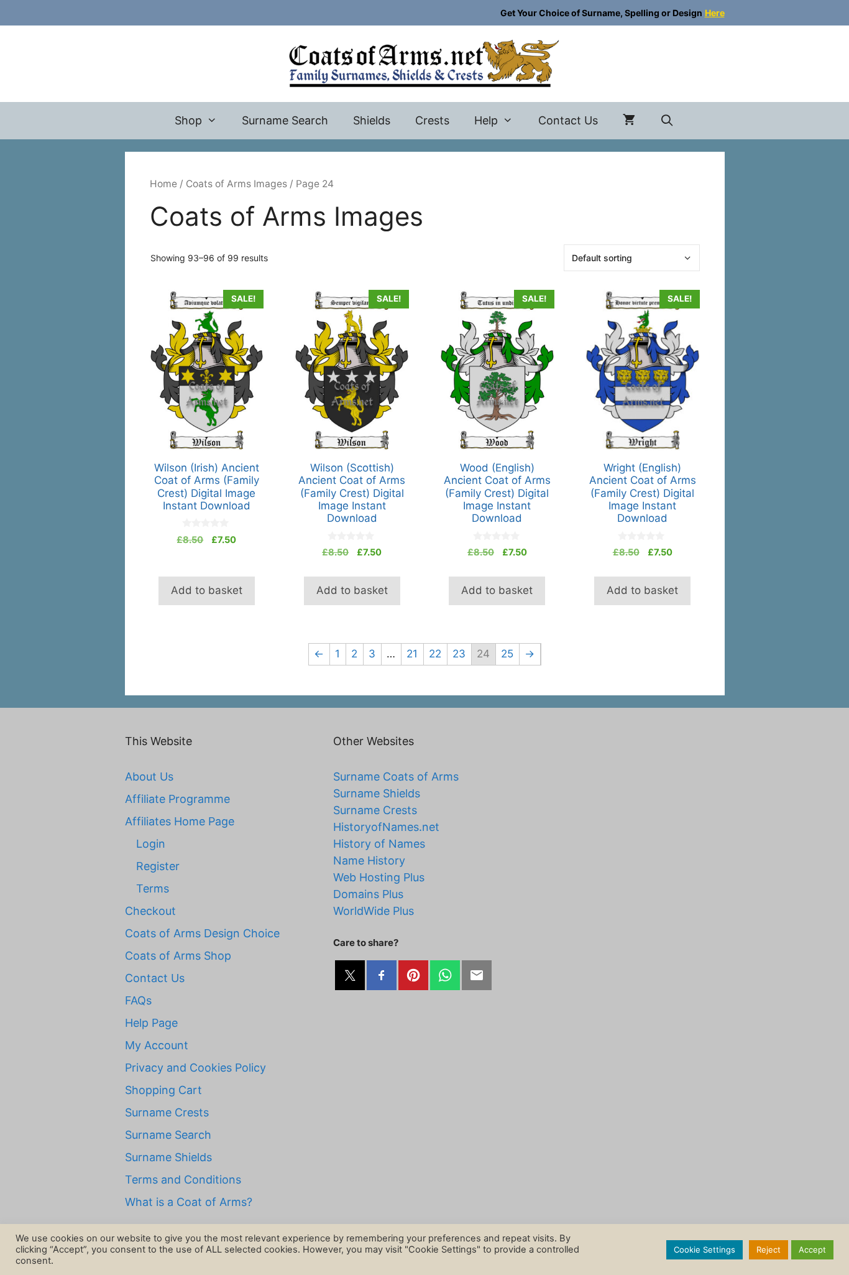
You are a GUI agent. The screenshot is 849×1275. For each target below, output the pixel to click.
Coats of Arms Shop (178, 955)
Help (486, 120)
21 (412, 653)
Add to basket (206, 590)
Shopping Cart (163, 1089)
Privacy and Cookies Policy (195, 1067)
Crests (432, 120)
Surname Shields (168, 1157)
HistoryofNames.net (386, 826)
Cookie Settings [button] (704, 1249)
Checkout (150, 910)
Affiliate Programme (177, 798)
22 (435, 653)
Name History (369, 860)
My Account (156, 1045)
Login (150, 843)
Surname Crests (167, 1112)
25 (507, 653)
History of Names (379, 843)
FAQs (138, 1000)
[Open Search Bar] (667, 120)
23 (459, 653)
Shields (371, 120)
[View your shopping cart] (629, 120)
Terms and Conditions (183, 1179)
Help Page (151, 1022)
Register (158, 866)
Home (163, 184)
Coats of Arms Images (236, 184)
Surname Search (285, 120)
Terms (152, 888)
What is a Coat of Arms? (188, 1201)
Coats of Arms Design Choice (202, 933)
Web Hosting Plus (378, 877)
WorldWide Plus (373, 910)
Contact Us (568, 120)
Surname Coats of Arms (396, 776)
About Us (149, 776)
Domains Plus (368, 894)
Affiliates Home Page (179, 821)
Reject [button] (768, 1249)
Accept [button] (812, 1249)
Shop (188, 120)
